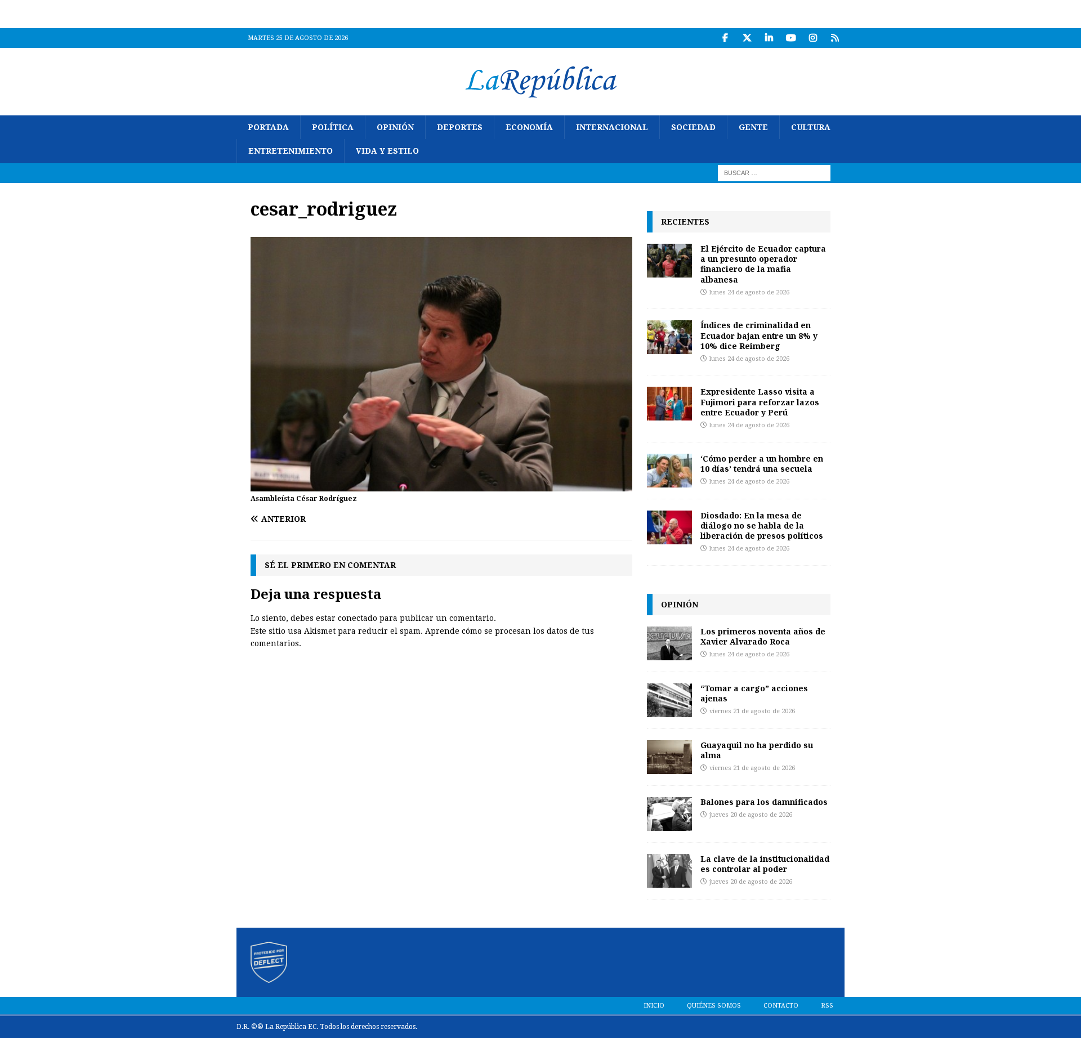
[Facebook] (725, 38)
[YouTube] (791, 38)
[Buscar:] (774, 172)
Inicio (654, 1005)
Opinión (395, 127)
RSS (827, 1005)
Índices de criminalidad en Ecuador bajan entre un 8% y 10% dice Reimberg (759, 335)
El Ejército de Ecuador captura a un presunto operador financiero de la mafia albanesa (763, 264)
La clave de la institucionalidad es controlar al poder (764, 863)
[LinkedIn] (769, 38)
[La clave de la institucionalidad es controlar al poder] (669, 871)
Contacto (780, 1005)
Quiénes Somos (714, 1005)
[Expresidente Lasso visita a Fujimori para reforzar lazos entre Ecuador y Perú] (669, 403)
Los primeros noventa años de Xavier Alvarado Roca (762, 636)
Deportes (460, 127)
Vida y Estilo (387, 150)
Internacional (612, 127)
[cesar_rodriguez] (441, 485)
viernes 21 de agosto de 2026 (752, 711)
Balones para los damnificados (764, 802)
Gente (753, 127)
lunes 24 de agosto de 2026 (749, 292)
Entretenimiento (290, 150)
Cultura (810, 127)
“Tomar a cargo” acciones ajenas (754, 693)
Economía (529, 127)
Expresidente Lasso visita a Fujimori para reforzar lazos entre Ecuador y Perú (759, 401)
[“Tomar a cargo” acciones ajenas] (669, 700)
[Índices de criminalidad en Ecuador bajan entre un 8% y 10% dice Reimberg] (669, 337)
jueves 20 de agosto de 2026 (750, 814)
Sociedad (693, 127)
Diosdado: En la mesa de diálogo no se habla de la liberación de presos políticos (761, 525)
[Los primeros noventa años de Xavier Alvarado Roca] (669, 643)
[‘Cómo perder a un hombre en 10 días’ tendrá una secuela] (669, 470)
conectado (357, 618)
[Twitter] (747, 38)
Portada (268, 127)
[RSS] (835, 38)
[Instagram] (813, 38)
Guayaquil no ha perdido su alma (756, 750)
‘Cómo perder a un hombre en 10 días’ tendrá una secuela (761, 463)
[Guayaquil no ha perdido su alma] (669, 757)
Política (333, 127)
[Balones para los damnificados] (669, 814)
